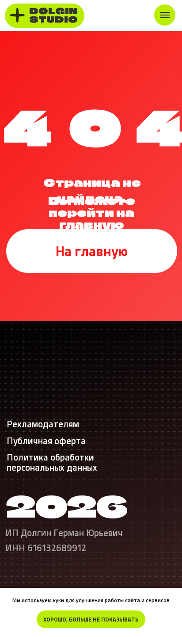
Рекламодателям (43, 423)
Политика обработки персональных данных (52, 461)
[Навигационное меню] (165, 15)
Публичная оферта (46, 440)
